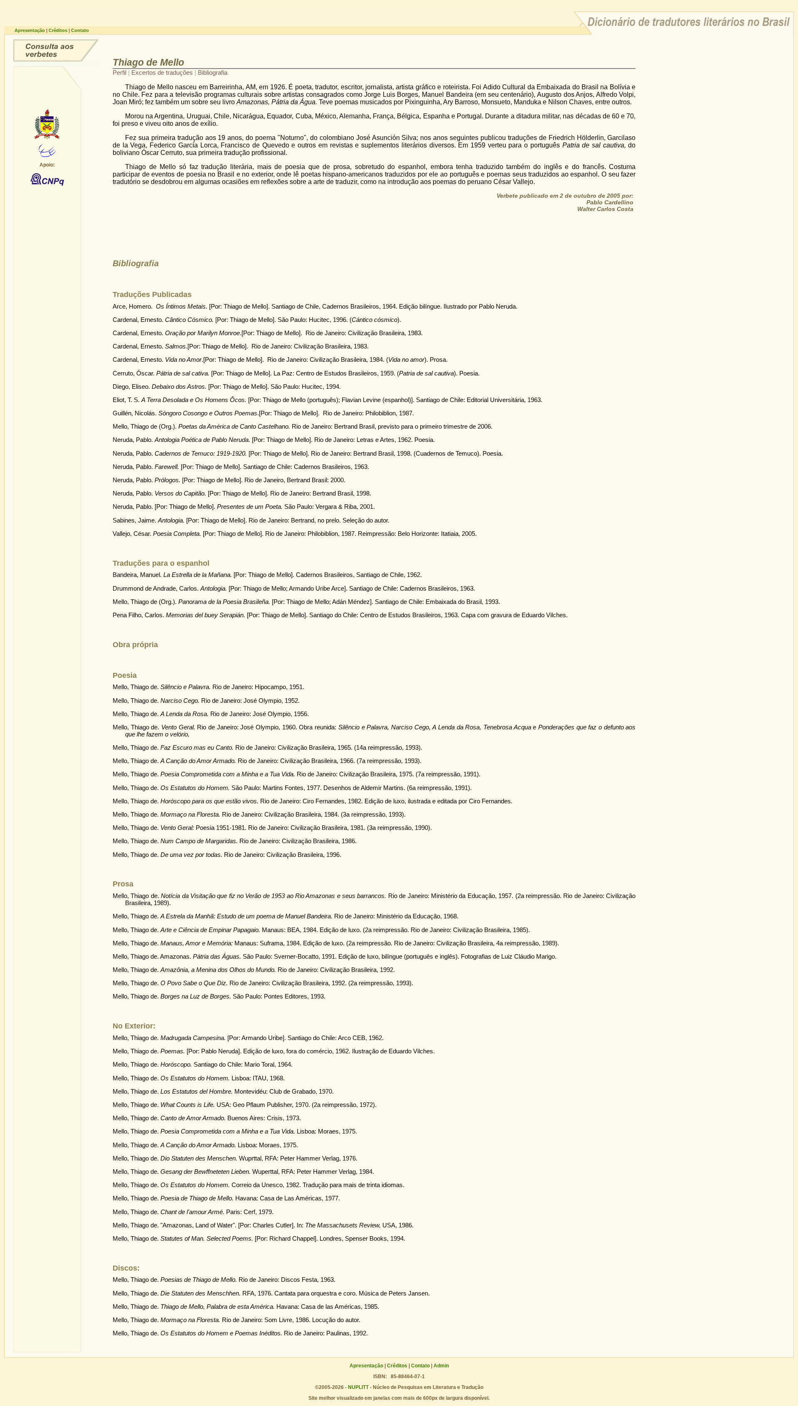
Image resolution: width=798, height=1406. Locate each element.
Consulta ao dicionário (56, 50)
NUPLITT (358, 1387)
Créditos (59, 30)
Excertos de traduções (163, 72)
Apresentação (30, 30)
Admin (441, 1366)
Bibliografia (212, 72)
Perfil (120, 72)
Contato (80, 30)
